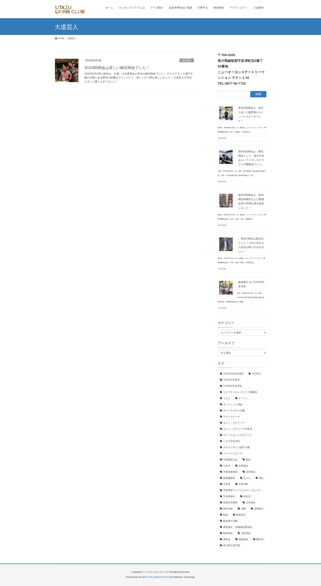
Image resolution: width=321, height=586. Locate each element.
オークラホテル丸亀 (234, 410)
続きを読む (222, 138)
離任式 (260, 539)
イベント (243, 398)
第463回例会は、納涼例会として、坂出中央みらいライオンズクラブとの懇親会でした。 (251, 158)
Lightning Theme (160, 577)
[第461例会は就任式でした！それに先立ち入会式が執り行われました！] (226, 244)
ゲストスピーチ (231, 416)
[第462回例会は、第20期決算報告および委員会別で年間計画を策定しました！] (226, 200)
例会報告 (186, 60)
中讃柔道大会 (230, 459)
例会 (248, 459)
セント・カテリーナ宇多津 (237, 429)
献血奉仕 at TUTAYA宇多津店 (251, 284)
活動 (243, 508)
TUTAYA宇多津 (231, 379)
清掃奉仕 (259, 508)
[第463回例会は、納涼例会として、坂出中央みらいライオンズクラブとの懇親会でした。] (226, 157)
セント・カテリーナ (234, 422)
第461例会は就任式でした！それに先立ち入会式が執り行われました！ (251, 245)
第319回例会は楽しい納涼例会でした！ (117, 68)
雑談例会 (243, 539)
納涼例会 (228, 533)
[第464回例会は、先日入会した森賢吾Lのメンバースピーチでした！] (226, 113)
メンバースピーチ (232, 453)
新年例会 (228, 508)
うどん (226, 398)
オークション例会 (232, 404)
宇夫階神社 (229, 496)
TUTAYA (256, 373)
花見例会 (246, 533)
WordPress (144, 577)
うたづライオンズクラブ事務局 (240, 392)
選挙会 (226, 539)
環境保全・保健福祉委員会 (237, 527)
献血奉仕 (241, 514)
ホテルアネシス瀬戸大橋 (236, 447)
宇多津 (226, 484)
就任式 (247, 496)
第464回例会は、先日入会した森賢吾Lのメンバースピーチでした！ (250, 114)
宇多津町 (243, 484)
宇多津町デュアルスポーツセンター (242, 490)
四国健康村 (229, 478)
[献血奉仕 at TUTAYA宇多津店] (226, 287)
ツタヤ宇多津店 (231, 441)
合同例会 (250, 471)
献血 (225, 514)
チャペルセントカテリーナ (237, 435)
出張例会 (243, 465)
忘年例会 (250, 502)
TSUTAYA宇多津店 (233, 373)
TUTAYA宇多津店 (232, 386)
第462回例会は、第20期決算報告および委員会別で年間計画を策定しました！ (251, 201)
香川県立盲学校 (231, 545)
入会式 (226, 465)
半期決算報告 (230, 471)
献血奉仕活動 (230, 520)
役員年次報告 (230, 502)
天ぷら (247, 478)
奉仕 (261, 478)
